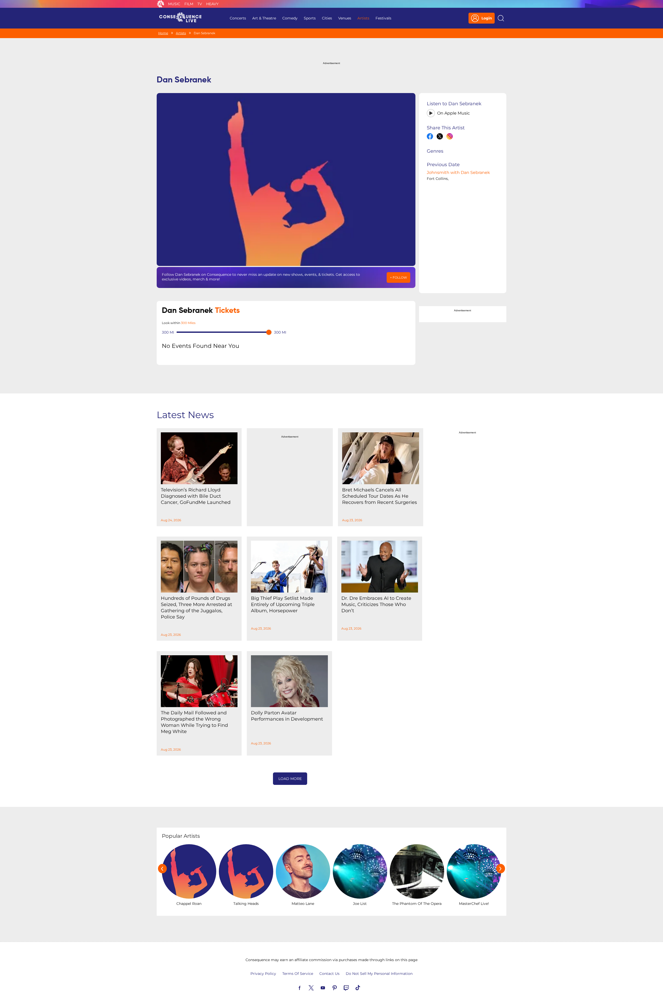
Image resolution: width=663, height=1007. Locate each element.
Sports (310, 18)
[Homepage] (182, 18)
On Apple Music (453, 113)
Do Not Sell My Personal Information (379, 973)
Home (163, 33)
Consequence (160, 4)
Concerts (238, 18)
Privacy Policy (263, 973)
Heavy (212, 4)
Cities (327, 18)
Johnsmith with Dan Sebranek (458, 172)
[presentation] (162, 868)
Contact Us (329, 973)
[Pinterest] (340, 987)
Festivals (383, 18)
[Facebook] (305, 987)
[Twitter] (317, 987)
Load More (290, 778)
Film (188, 4)
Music (174, 4)
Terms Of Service (297, 973)
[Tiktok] (363, 987)
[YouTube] (329, 987)
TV (199, 4)
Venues (344, 18)
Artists (363, 18)
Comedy (290, 18)
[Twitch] (352, 987)
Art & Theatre (264, 18)
